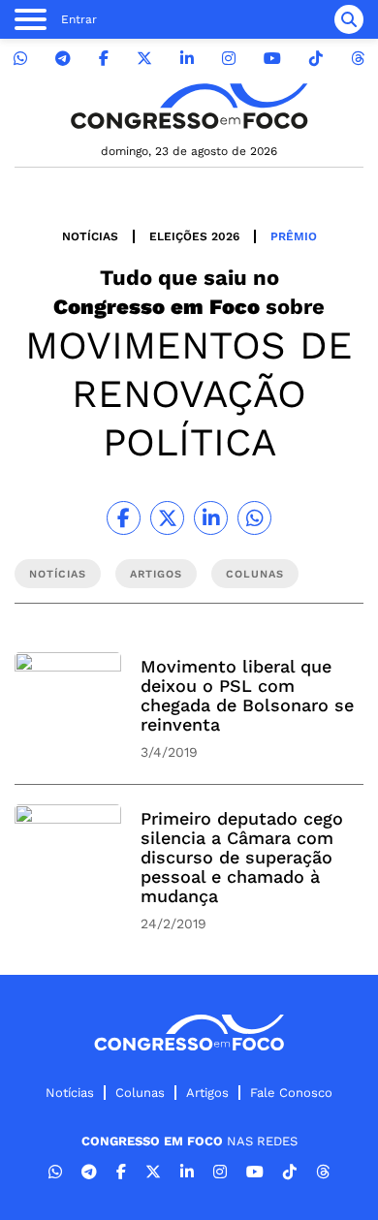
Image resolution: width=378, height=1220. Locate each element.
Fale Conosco (291, 1092)
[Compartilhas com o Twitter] (167, 518)
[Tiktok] (316, 58)
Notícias (90, 236)
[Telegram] (63, 58)
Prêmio (293, 236)
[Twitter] (144, 58)
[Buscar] (348, 19)
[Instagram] (229, 58)
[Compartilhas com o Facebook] (124, 518)
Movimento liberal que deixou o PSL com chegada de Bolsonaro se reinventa (247, 695)
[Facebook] (104, 58)
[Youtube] (272, 58)
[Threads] (357, 58)
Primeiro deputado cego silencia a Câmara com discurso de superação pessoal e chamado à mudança (242, 857)
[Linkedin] (187, 58)
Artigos (207, 1092)
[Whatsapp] (20, 58)
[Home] (189, 106)
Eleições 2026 (194, 236)
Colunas (140, 1092)
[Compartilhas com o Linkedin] (211, 518)
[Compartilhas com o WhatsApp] (254, 518)
